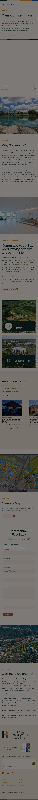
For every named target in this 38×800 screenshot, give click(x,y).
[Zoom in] (36, 86)
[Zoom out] (36, 88)
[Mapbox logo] (4, 89)
